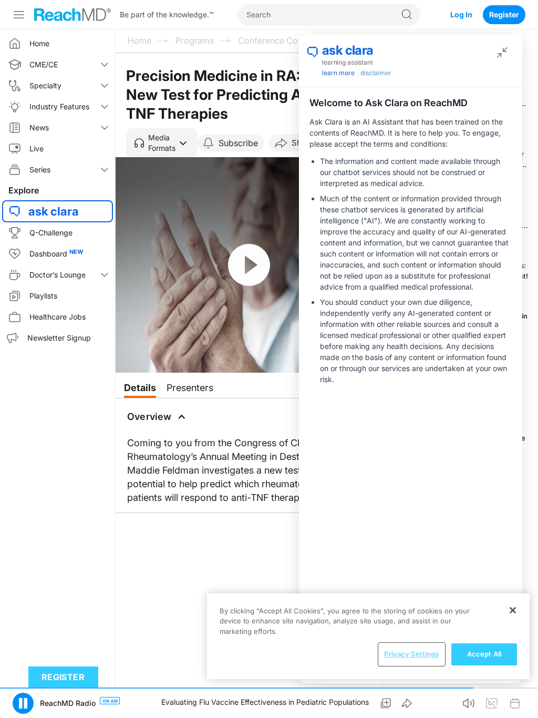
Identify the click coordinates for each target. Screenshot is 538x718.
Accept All (484, 654)
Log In (461, 14)
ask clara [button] (53, 211)
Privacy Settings (411, 654)
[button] (162, 143)
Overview (149, 416)
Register (504, 14)
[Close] (512, 610)
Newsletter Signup (59, 337)
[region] (368, 636)
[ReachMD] (72, 14)
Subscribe (238, 143)
